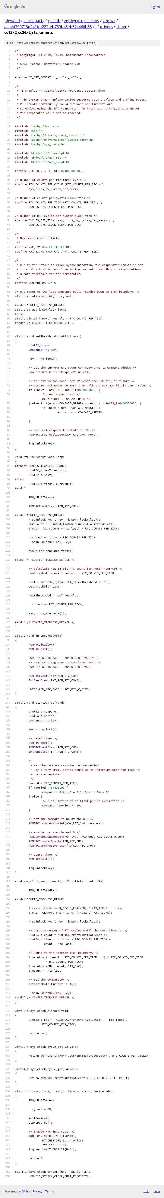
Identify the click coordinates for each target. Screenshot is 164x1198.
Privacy (37, 1191)
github (54, 20)
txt (146, 1191)
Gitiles (26, 1191)
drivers (106, 26)
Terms (49, 1191)
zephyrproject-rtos (81, 20)
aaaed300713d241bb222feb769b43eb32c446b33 (48, 26)
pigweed (12, 20)
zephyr (109, 20)
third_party (33, 20)
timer (121, 26)
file (91, 43)
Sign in (155, 7)
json (156, 1191)
